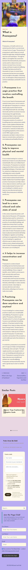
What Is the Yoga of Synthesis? (7, 375)
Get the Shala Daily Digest (10, 555)
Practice (5, 29)
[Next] (23, 411)
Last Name (5, 534)
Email (3, 541)
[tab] (10, 430)
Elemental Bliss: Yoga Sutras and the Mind (21, 376)
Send (8, 494)
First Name (5, 526)
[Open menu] (24, 2)
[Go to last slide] (4, 411)
